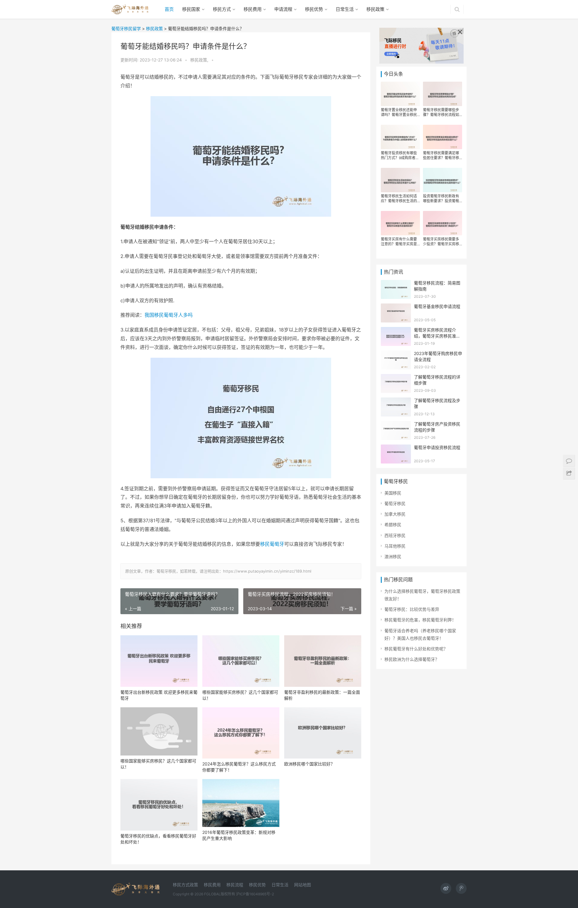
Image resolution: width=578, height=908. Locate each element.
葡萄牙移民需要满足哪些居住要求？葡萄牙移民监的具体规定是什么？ (441, 155)
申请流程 (283, 9)
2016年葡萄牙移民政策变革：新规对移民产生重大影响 (238, 835)
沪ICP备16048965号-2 (255, 894)
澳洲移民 (392, 556)
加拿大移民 (395, 514)
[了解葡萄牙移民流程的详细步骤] (396, 377)
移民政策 (375, 9)
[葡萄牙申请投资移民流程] (396, 448)
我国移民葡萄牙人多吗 (168, 315)
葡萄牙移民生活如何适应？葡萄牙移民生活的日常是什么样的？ (399, 198)
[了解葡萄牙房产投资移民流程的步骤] (396, 424)
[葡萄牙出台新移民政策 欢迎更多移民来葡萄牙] (158, 661)
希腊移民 (392, 524)
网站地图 (302, 884)
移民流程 (234, 884)
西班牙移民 (395, 535)
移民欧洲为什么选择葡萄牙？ (411, 659)
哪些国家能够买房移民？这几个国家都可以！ (240, 695)
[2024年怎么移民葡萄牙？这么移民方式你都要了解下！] (240, 733)
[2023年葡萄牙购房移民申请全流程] (396, 354)
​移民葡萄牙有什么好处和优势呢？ (416, 648)
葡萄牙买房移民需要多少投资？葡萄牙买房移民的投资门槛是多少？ (441, 242)
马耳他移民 (395, 545)
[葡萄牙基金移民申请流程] (396, 307)
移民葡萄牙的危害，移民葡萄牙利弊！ (420, 619)
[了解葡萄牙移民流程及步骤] (396, 401)
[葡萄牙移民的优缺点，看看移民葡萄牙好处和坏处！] (158, 805)
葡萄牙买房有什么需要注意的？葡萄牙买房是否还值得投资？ (399, 242)
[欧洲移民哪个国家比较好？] (322, 733)
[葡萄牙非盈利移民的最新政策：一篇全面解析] (322, 661)
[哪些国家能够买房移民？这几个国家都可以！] (240, 661)
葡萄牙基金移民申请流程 (437, 306)
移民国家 (191, 9)
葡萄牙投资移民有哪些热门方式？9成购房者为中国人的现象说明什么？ (400, 155)
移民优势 (314, 9)
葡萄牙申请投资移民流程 (437, 447)
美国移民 (392, 492)
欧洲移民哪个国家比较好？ (309, 763)
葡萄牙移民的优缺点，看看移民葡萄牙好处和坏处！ (158, 838)
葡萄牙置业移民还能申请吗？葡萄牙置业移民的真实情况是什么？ (399, 112)
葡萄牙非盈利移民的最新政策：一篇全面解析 (322, 695)
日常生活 (345, 9)
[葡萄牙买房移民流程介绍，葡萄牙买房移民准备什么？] (396, 330)
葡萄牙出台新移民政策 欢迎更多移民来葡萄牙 (158, 695)
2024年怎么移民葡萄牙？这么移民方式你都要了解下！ (239, 766)
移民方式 (222, 9)
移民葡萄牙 (272, 544)
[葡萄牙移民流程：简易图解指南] (396, 283)
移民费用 (253, 9)
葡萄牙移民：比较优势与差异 (411, 609)
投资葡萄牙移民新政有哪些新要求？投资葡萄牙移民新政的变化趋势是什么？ (441, 198)
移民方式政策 (185, 884)
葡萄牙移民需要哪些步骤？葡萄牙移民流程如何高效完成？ (441, 112)
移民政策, (200, 59)
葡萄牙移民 (395, 503)
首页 (169, 9)
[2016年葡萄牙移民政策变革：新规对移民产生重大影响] (240, 803)
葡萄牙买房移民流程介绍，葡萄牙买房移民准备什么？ (437, 335)
